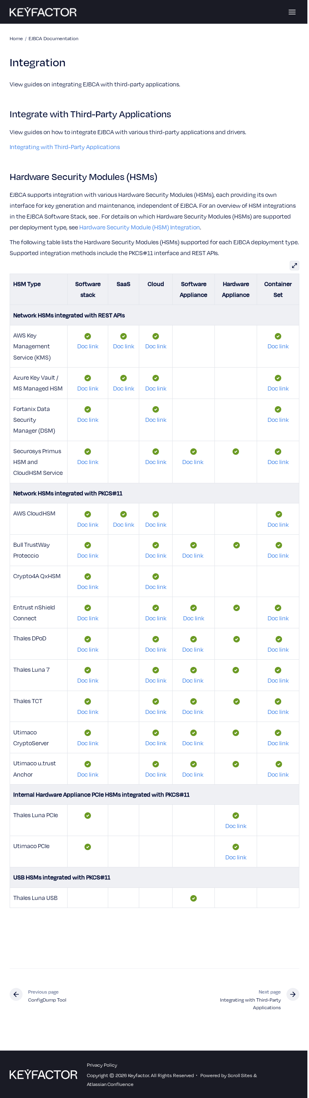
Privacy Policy (102, 1064)
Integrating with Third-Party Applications (65, 147)
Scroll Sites (240, 1075)
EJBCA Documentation (53, 38)
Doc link (88, 346)
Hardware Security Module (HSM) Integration (139, 227)
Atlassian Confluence (110, 1084)
